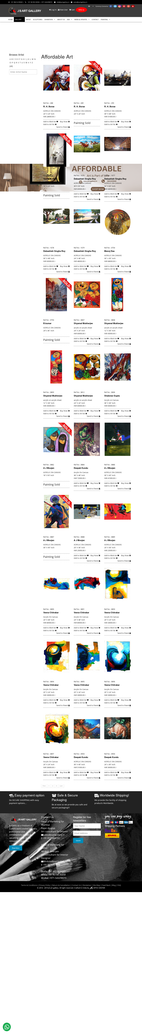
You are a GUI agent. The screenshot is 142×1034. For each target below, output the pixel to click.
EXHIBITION (49, 19)
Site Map (96, 885)
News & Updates (80, 19)
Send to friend (62, 127)
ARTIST (28, 19)
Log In (53, 9)
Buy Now (64, 121)
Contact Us (76, 885)
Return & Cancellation (61, 885)
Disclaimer (86, 885)
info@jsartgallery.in (63, 2)
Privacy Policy (44, 885)
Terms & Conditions (29, 885)
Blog (114, 885)
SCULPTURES (37, 19)
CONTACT (95, 19)
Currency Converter (102, 6)
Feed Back (106, 885)
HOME (10, 19)
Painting (104, 19)
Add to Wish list (49, 121)
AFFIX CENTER (99, 888)
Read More (15, 848)
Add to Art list (49, 124)
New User (63, 9)
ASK (68, 19)
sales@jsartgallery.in (80, 2)
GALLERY (18, 19)
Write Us (81, 10)
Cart (73, 9)
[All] (11, 66)
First (44, 786)
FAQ (119, 885)
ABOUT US (61, 19)
